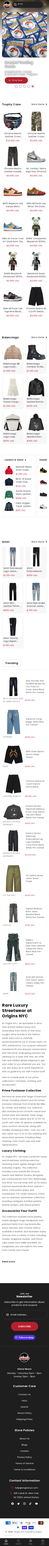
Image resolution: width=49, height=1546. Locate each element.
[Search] (15, 5)
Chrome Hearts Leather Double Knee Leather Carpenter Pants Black (12, 170)
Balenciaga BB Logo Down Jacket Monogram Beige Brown (11, 365)
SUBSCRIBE (24, 1326)
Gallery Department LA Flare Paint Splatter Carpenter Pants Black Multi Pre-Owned (35, 947)
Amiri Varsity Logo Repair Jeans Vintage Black (11, 640)
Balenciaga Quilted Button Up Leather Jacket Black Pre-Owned (35, 400)
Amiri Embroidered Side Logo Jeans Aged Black (36, 570)
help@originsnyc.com (26, 1487)
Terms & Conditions (24, 1469)
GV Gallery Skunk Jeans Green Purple (34, 878)
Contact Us (24, 1394)
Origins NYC (19, 1532)
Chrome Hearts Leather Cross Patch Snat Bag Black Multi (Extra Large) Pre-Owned (12, 135)
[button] (45, 5)
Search (24, 1406)
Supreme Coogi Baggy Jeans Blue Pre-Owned (35, 722)
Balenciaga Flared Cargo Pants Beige (10, 400)
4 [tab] (28, 86)
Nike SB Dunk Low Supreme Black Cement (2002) (12, 310)
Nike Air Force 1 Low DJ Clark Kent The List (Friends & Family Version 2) (12, 240)
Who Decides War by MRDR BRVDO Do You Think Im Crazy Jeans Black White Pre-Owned (35, 686)
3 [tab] (24, 86)
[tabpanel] (24, 49)
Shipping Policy (24, 1419)
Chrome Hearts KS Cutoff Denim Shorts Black (36, 310)
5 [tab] (32, 86)
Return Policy (25, 1413)
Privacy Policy (24, 1457)
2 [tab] (20, 86)
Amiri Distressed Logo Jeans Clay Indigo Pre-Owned (12, 570)
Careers (24, 1450)
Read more (8, 1261)
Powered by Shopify (33, 1532)
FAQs (24, 1400)
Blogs (24, 1444)
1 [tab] (16, 86)
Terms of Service (24, 1463)
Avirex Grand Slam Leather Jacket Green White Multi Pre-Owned (23, 493)
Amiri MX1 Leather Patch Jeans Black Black (11, 605)
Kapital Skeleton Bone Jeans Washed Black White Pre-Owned (35, 913)
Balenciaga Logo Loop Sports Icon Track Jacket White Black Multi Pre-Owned (12, 435)
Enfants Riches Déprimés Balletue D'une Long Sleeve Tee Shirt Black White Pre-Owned (35, 812)
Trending (11, 663)
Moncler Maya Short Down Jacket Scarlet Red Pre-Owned (24, 468)
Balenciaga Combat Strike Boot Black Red (35, 365)
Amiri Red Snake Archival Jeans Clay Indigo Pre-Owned (36, 605)
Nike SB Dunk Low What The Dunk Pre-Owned (36, 205)
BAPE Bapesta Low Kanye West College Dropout (13, 205)
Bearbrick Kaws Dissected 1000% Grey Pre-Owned (36, 275)
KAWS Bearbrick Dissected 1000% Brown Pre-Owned (13, 275)
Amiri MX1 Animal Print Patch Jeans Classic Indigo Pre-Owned (35, 981)
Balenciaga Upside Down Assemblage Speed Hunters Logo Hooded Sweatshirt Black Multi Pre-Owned (35, 435)
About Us (25, 1438)
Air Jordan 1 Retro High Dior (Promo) (36, 170)
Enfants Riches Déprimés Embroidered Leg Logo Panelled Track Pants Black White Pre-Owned (35, 840)
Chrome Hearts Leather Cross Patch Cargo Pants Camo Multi (36, 135)
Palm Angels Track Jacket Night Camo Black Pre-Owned (23, 505)
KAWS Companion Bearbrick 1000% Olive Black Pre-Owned (36, 240)
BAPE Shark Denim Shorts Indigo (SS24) (35, 754)
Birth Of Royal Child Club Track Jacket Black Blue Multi (24, 480)
